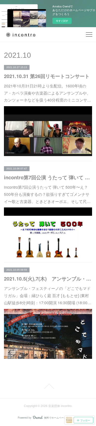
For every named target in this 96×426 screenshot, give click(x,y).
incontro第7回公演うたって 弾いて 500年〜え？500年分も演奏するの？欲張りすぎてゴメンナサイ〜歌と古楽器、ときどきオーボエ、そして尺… (47, 194)
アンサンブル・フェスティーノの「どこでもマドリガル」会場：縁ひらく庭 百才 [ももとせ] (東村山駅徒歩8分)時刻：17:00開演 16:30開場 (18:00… (47, 295)
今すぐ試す (62, 20)
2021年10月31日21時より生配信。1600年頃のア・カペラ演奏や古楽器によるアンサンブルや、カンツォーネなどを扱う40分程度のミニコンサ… (47, 93)
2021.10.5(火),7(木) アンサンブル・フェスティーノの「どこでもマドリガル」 (48, 278)
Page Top (48, 386)
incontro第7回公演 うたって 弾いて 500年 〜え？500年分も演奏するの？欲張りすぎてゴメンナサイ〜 (48, 177)
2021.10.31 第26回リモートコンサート (47, 76)
